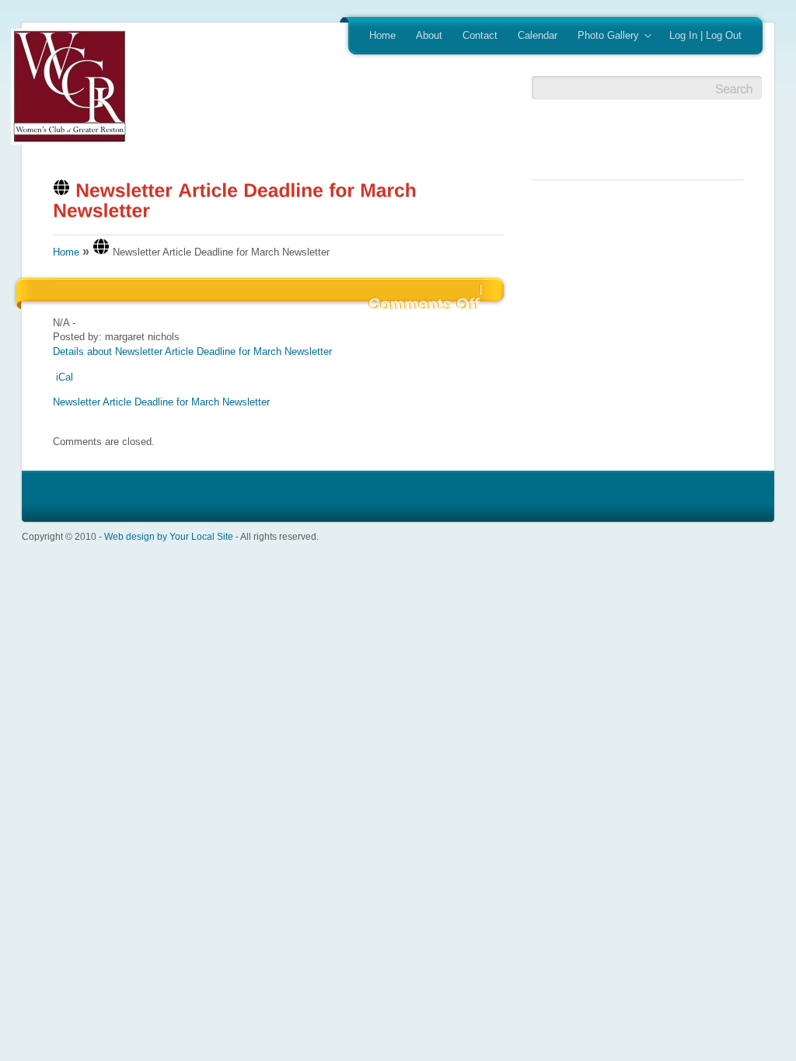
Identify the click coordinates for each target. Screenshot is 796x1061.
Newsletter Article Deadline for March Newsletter (161, 402)
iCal (64, 377)
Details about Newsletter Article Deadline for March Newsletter (192, 351)
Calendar (537, 35)
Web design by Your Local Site (168, 536)
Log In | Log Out (705, 35)
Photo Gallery (603, 36)
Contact (480, 35)
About (429, 35)
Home (382, 35)
